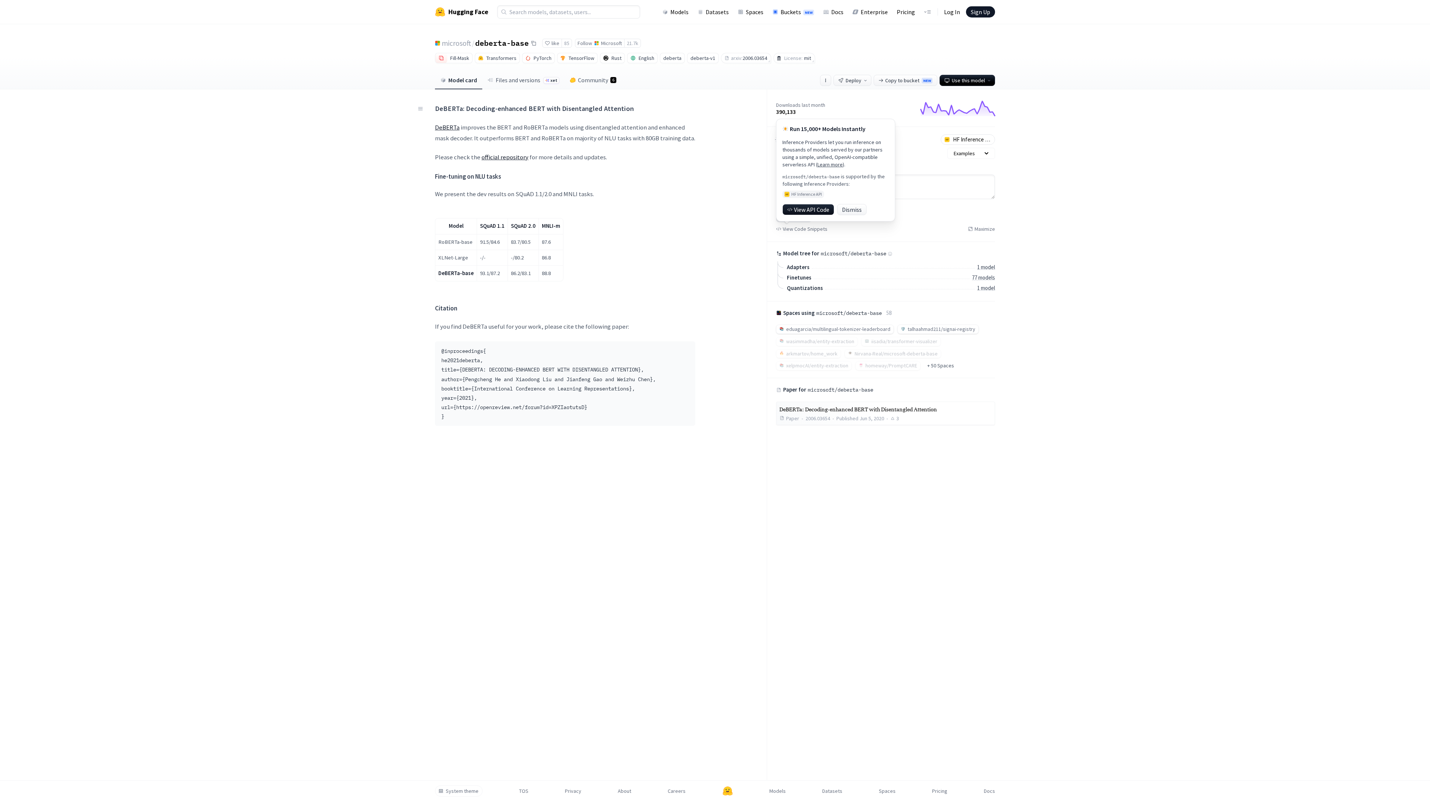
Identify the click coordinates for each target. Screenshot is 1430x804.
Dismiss (852, 209)
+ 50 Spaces (940, 365)
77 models (983, 277)
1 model (986, 267)
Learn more (830, 164)
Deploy (853, 80)
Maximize (985, 229)
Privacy (573, 791)
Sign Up (980, 12)
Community (596, 80)
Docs (837, 12)
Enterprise (874, 12)
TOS (523, 791)
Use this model (968, 80)
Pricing (906, 12)
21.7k (632, 43)
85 (566, 43)
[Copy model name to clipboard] (533, 43)
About (624, 791)
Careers (677, 791)
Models (679, 12)
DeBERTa (447, 127)
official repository (505, 157)
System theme (462, 791)
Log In (952, 12)
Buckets (797, 12)
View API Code (811, 209)
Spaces (754, 12)
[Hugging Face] (727, 791)
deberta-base (502, 43)
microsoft (456, 43)
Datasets (717, 12)
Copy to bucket (908, 80)
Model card (462, 80)
